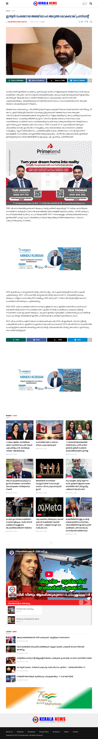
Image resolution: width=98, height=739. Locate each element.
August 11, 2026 (72, 534)
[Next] (51, 542)
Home (8, 11)
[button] (10, 173)
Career (66, 732)
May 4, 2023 (34, 22)
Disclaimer (31, 732)
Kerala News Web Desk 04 (17, 22)
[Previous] (47, 542)
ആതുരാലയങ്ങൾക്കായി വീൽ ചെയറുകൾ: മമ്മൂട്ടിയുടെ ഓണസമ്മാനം (43, 637)
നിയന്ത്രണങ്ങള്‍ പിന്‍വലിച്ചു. (19, 603)
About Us (9, 732)
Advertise (20, 732)
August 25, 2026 (12, 454)
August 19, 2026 (72, 454)
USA (13, 11)
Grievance (56, 732)
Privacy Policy (44, 732)
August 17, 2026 (42, 493)
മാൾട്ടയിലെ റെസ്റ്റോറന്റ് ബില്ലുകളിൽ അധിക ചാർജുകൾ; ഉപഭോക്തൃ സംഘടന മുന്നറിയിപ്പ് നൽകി (54, 658)
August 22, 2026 (42, 448)
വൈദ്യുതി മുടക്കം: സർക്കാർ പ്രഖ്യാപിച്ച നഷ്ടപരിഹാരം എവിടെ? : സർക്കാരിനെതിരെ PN (51, 667)
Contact (75, 732)
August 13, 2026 (12, 531)
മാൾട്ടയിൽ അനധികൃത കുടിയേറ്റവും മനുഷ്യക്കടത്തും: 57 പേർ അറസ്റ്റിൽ (45, 676)
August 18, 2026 (12, 493)
